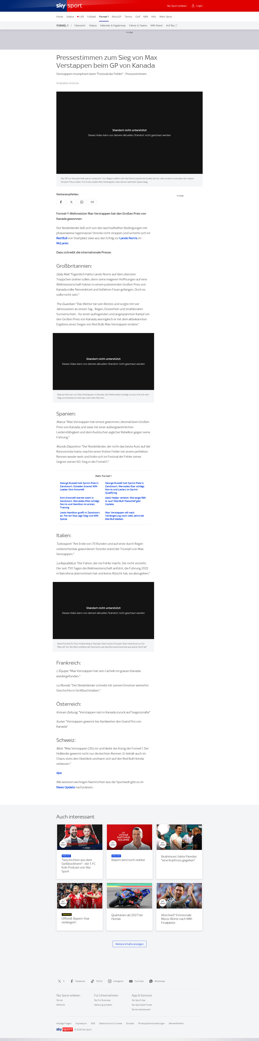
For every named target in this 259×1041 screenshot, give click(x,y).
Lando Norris (128, 238)
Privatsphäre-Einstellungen (151, 1023)
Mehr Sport (165, 16)
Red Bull (61, 238)
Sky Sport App (139, 1000)
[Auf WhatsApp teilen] (81, 202)
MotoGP (116, 16)
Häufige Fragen (63, 1023)
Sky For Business (102, 1000)
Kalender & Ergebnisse (113, 25)
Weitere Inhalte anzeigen (129, 944)
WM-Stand (156, 25)
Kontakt (130, 1023)
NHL (153, 16)
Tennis (128, 16)
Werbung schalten (103, 1005)
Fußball (91, 16)
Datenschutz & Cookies (110, 1023)
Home (59, 16)
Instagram (118, 981)
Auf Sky (170, 25)
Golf (137, 16)
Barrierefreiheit (176, 1023)
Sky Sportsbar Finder (142, 1005)
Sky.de (59, 1000)
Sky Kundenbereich (141, 1009)
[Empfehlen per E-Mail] (92, 202)
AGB (93, 1023)
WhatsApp (160, 981)
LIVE (81, 16)
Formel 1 (104, 16)
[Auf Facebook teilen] (60, 202)
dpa (59, 773)
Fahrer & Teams (138, 25)
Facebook (80, 981)
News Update (65, 787)
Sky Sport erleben (177, 5)
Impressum (81, 1023)
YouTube (139, 981)
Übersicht (79, 25)
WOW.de (60, 1005)
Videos (70, 16)
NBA (145, 16)
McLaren (62, 243)
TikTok (99, 981)
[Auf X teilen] (71, 202)
